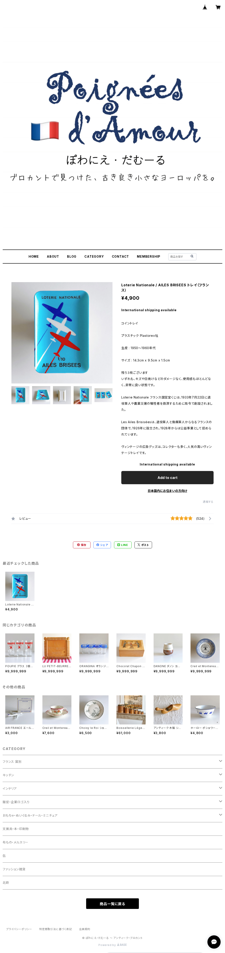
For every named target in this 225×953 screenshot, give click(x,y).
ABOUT (53, 256)
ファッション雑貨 (14, 869)
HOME (34, 256)
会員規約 (84, 929)
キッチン (8, 775)
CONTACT (120, 256)
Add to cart (168, 477)
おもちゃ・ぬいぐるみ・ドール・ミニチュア (30, 815)
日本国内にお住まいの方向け (167, 491)
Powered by (107, 945)
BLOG (71, 256)
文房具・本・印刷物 (16, 829)
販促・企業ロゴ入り (16, 802)
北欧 (6, 882)
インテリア (10, 788)
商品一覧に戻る (112, 904)
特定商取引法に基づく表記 (55, 929)
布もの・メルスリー (15, 842)
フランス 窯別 (12, 761)
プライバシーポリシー (19, 929)
